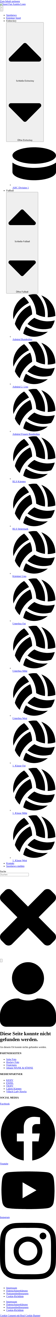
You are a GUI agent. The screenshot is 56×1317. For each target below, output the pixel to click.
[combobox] (14, 874)
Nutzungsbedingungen (17, 1293)
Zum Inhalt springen (10, 1)
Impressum (11, 1288)
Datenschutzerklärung (17, 1290)
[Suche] (1, 960)
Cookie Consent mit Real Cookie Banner (20, 1315)
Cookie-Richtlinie (15, 1296)
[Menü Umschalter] (1, 8)
